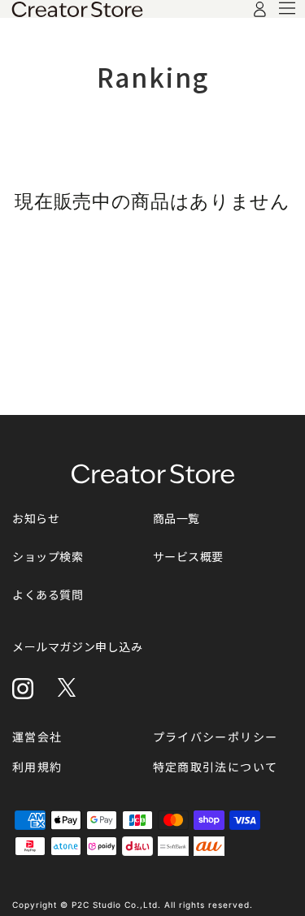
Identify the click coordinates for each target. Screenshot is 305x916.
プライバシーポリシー (215, 737)
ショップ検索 (48, 557)
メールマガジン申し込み (77, 647)
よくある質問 (48, 595)
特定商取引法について (215, 767)
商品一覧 (176, 518)
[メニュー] (287, 8)
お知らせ (35, 518)
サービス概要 (188, 557)
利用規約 (37, 767)
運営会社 (37, 737)
